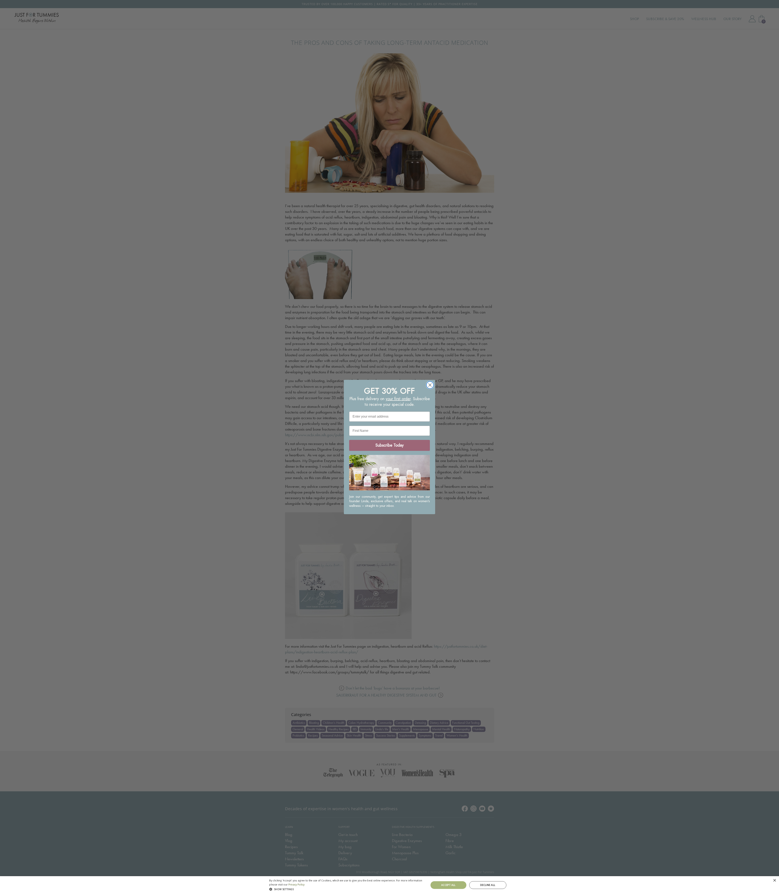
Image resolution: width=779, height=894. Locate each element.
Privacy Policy (296, 884)
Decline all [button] (487, 885)
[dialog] (389, 885)
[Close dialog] (430, 385)
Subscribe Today (390, 445)
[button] (346, 889)
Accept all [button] (448, 885)
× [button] (774, 880)
